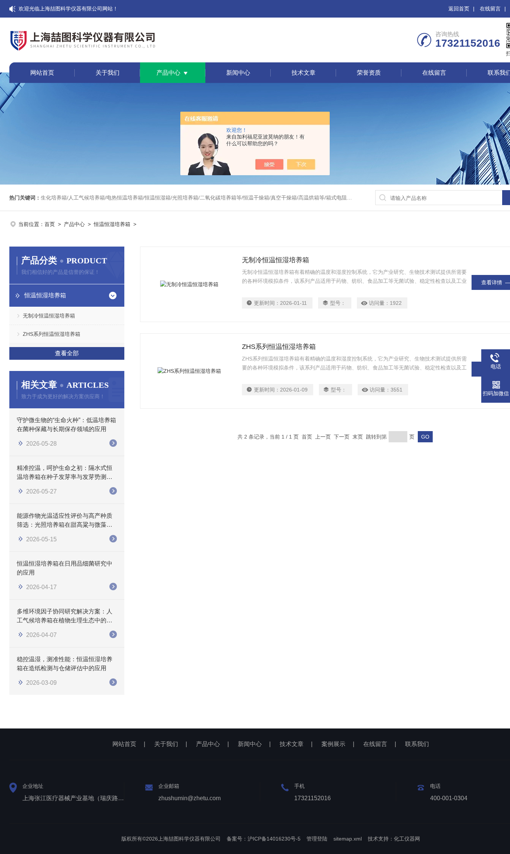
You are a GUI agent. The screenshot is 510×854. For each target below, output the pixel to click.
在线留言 (490, 9)
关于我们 (107, 72)
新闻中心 (238, 72)
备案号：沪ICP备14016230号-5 (264, 839)
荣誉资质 (369, 72)
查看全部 (67, 353)
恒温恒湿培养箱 (112, 224)
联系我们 (417, 744)
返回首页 (458, 9)
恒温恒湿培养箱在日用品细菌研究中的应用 (64, 568)
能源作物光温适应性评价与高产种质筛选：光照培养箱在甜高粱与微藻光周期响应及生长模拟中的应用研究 (64, 521)
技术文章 (303, 72)
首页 (49, 224)
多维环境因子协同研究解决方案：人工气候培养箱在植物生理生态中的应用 (64, 616)
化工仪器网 (407, 839)
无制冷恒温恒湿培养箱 (49, 316)
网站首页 (42, 72)
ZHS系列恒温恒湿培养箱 (51, 334)
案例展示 (333, 744)
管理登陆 (317, 839)
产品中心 (168, 72)
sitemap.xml (347, 839)
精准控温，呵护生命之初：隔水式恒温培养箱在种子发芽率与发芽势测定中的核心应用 (64, 473)
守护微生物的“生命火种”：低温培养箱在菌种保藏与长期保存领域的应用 (66, 424)
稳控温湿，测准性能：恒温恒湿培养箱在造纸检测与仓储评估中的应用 (64, 663)
